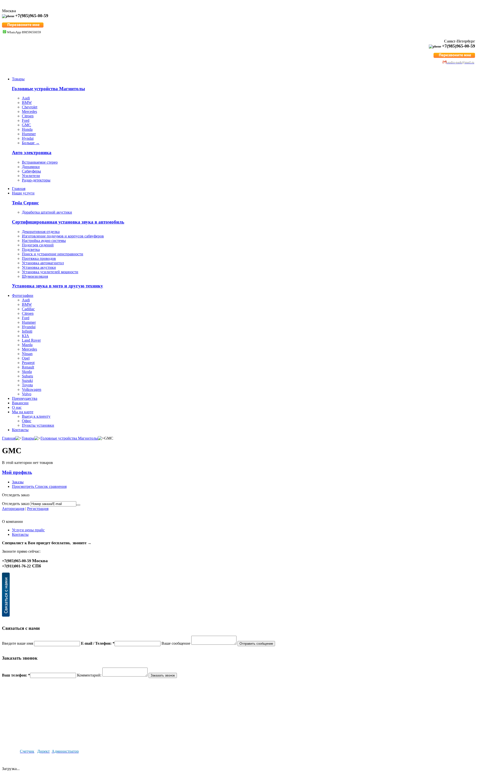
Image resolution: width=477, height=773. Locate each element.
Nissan (27, 354)
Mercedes (29, 111)
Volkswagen (31, 389)
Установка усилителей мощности (50, 272)
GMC (26, 125)
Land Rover (31, 340)
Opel (26, 358)
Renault (28, 367)
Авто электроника (31, 152)
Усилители (31, 176)
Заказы (18, 482)
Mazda (27, 345)
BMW (27, 102)
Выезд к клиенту (36, 416)
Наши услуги (23, 193)
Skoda (27, 371)
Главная (18, 188)
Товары (18, 79)
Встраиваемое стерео (40, 162)
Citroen (28, 116)
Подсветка (31, 249)
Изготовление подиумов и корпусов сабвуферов (63, 236)
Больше (31, 143)
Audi (26, 98)
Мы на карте (22, 412)
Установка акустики (39, 267)
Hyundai (29, 327)
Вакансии (20, 403)
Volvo (26, 394)
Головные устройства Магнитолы (48, 88)
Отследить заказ (15, 503)
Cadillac (28, 309)
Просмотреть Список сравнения (39, 486)
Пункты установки (38, 425)
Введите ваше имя (18, 643)
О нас (17, 407)
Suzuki (27, 380)
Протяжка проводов (39, 258)
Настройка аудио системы (44, 240)
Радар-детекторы (36, 180)
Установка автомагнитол (43, 263)
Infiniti (27, 331)
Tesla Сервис (25, 202)
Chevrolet (29, 107)
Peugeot (28, 363)
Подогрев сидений (38, 245)
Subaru (27, 376)
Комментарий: (89, 675)
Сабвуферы (31, 171)
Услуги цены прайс (28, 530)
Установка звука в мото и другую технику (57, 285)
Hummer (29, 134)
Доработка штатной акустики (47, 212)
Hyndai (28, 138)
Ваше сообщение (176, 643)
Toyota (27, 385)
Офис (26, 421)
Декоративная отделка (41, 231)
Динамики (31, 167)
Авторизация (13, 508)
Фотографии (22, 295)
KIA (25, 336)
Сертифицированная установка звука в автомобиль (68, 222)
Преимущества (24, 398)
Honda (27, 129)
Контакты (20, 430)
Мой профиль (17, 472)
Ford (25, 120)
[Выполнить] (78, 505)
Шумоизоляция (35, 276)
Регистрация (37, 508)
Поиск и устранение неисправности (52, 254)
